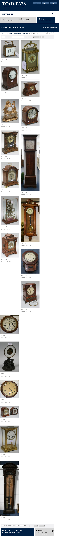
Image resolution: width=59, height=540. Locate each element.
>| (42, 37)
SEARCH (53, 3)
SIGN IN (36, 3)
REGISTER (45, 3)
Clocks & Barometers (18, 33)
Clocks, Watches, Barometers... (7, 33)
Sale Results (25, 33)
